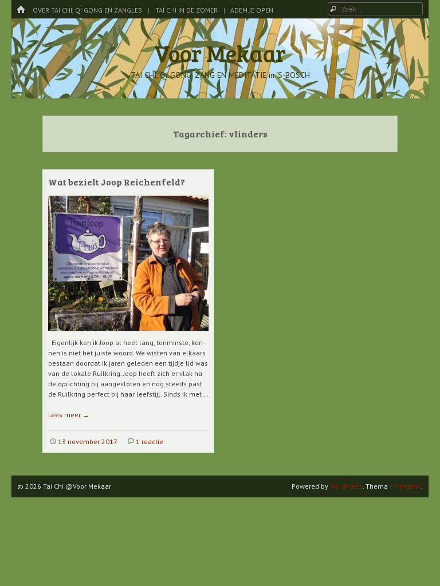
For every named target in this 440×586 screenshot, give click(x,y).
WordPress (346, 486)
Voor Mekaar (220, 52)
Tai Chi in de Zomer (186, 10)
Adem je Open (251, 10)
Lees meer (68, 414)
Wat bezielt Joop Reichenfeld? (116, 182)
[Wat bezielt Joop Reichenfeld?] (128, 335)
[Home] (20, 10)
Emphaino (405, 486)
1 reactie (149, 441)
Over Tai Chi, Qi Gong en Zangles (87, 10)
